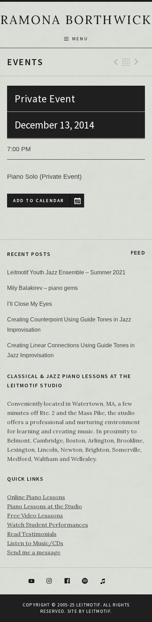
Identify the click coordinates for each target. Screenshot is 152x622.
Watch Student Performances (47, 524)
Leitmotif (98, 611)
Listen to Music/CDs (35, 543)
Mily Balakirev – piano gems (42, 288)
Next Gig (137, 62)
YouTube (31, 581)
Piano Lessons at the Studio (44, 506)
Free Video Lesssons (35, 515)
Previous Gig (115, 62)
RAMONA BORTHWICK (76, 19)
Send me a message (33, 552)
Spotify (85, 581)
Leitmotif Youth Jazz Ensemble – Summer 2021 (66, 272)
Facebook (67, 581)
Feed (138, 253)
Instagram (49, 581)
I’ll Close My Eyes (29, 304)
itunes (103, 581)
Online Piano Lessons (36, 497)
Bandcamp (121, 581)
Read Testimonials (32, 533)
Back (126, 62)
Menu (80, 39)
